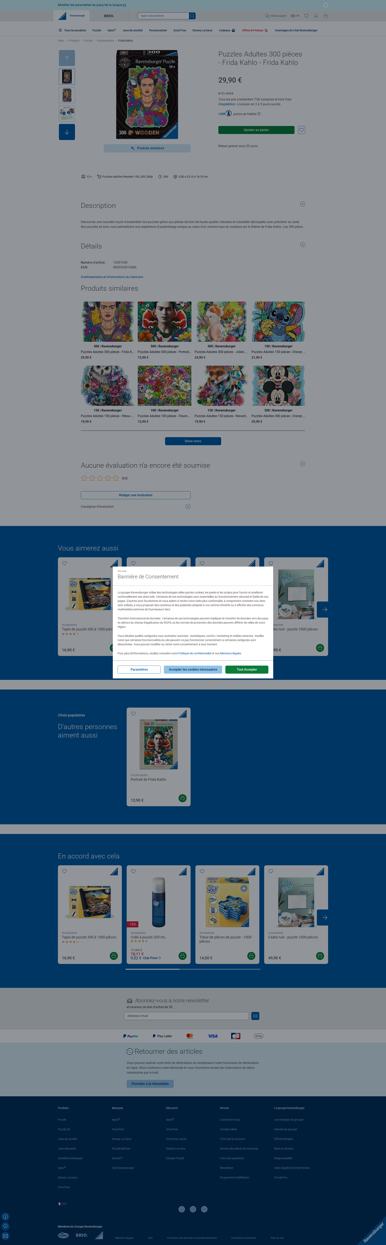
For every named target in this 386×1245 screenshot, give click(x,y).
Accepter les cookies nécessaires (193, 669)
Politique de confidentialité (195, 653)
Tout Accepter (247, 669)
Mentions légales (230, 653)
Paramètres (139, 669)
